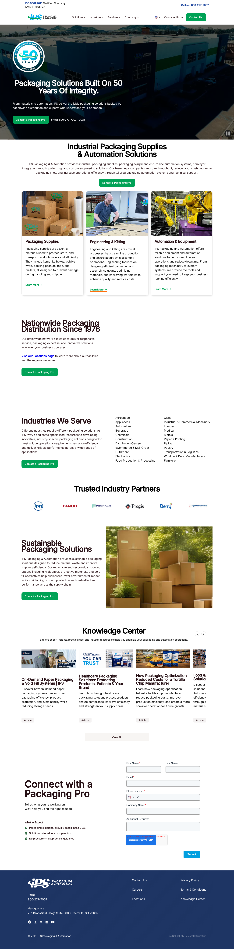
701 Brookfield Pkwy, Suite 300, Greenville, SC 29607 (63, 913)
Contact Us (139, 880)
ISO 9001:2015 (33, 3)
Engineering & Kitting (107, 242)
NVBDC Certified (35, 7)
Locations (138, 899)
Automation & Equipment (175, 241)
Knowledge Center (193, 899)
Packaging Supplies (42, 241)
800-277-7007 (200, 5)
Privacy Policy (190, 880)
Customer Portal (173, 17)
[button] (79, 17)
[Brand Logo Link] (42, 17)
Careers (137, 889)
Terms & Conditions (193, 889)
